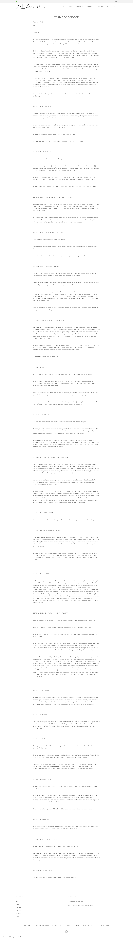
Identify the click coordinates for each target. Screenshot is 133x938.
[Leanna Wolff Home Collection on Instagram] (66, 932)
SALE (109, 6)
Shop (70, 6)
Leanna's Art (90, 6)
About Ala (79, 6)
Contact (101, 6)
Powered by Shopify (89, 925)
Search (54, 925)
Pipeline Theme (104, 925)
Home (64, 6)
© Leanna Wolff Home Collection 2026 (36, 925)
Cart (115, 6)
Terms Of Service (66, 925)
